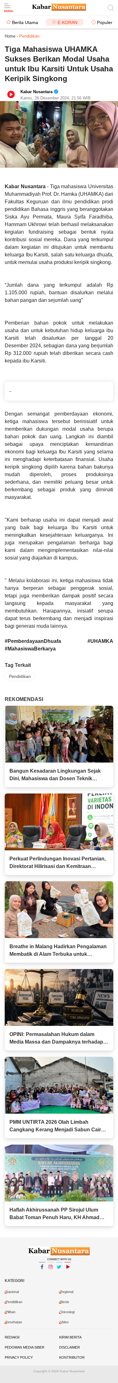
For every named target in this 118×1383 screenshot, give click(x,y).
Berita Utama (25, 22)
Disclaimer (69, 1347)
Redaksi (12, 1337)
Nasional (12, 1292)
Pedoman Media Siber (24, 1347)
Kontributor (72, 1357)
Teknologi (67, 1312)
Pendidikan (20, 676)
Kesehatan (14, 1322)
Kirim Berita (70, 1337)
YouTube (68, 1275)
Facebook (42, 1275)
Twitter (59, 1275)
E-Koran (67, 22)
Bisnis (64, 1302)
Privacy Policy (19, 1357)
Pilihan (10, 1312)
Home (10, 36)
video (64, 1322)
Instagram (51, 1275)
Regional (66, 1292)
